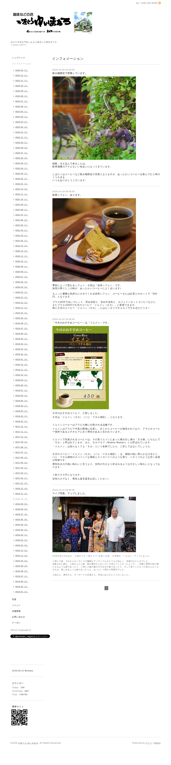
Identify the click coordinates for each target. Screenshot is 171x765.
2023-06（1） (21, 106)
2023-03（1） (21, 122)
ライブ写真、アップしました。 (70, 493)
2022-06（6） (21, 158)
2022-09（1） (21, 143)
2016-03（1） (21, 535)
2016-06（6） (21, 519)
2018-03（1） (21, 411)
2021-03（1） (21, 236)
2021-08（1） (21, 210)
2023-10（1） (21, 86)
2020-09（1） (21, 266)
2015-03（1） (21, 587)
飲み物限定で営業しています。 (70, 73)
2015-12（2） (21, 550)
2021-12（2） (21, 189)
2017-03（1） (21, 473)
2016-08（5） (21, 509)
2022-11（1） (21, 137)
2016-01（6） (21, 545)
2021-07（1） (21, 215)
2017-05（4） (21, 463)
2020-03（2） (21, 287)
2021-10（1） (21, 199)
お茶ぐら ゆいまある (28, 743)
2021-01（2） (21, 246)
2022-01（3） (21, 184)
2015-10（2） (21, 561)
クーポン (16, 623)
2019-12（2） (21, 303)
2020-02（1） (21, 292)
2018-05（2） (21, 401)
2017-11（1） (21, 432)
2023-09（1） (21, 91)
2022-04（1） (21, 168)
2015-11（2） (21, 556)
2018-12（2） (21, 365)
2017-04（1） (21, 468)
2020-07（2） (21, 277)
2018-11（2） (21, 370)
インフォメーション (22, 63)
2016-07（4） (21, 514)
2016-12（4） (21, 489)
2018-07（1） (21, 390)
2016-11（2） (21, 494)
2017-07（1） (21, 452)
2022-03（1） (21, 174)
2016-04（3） (21, 530)
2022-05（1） (21, 163)
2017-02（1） (21, 478)
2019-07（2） (21, 328)
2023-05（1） (21, 112)
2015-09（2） (21, 566)
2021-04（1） (21, 230)
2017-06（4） (21, 458)
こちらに (127, 556)
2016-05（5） (21, 525)
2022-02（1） (21, 179)
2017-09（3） (21, 442)
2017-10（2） (21, 437)
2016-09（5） (21, 504)
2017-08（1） (21, 447)
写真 (14, 599)
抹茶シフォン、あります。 (67, 195)
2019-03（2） (21, 349)
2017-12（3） (21, 427)
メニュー (16, 605)
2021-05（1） (21, 225)
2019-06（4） (21, 334)
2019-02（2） (21, 354)
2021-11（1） (21, 194)
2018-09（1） (21, 380)
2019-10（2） (21, 313)
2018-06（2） (21, 396)
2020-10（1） (21, 261)
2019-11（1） (21, 308)
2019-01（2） (21, 359)
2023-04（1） (21, 117)
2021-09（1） (21, 205)
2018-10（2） (21, 375)
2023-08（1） (21, 96)
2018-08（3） (21, 385)
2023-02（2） (21, 127)
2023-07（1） (21, 101)
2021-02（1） (21, 241)
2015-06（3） (21, 581)
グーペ (148, 743)
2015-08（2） (21, 571)
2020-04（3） (21, 282)
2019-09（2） (21, 318)
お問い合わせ (18, 617)
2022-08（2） (21, 148)
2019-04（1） (21, 344)
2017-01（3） (21, 483)
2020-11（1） (21, 256)
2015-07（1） (21, 576)
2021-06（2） (21, 220)
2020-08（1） (21, 272)
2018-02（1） (21, 416)
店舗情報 (16, 611)
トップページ (18, 58)
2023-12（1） (21, 75)
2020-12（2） (21, 251)
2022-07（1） (21, 153)
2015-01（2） (21, 592)
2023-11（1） (21, 81)
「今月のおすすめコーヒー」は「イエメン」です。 (81, 322)
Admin (157, 743)
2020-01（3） (21, 297)
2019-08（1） (21, 323)
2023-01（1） (21, 132)
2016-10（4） (21, 499)
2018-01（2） (21, 421)
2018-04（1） (21, 406)
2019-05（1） (21, 339)
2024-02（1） (21, 70)
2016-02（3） (21, 540)
